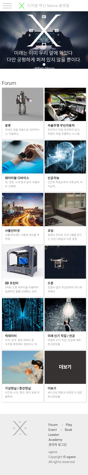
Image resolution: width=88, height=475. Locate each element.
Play (69, 425)
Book (68, 430)
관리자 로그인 (58, 444)
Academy (55, 440)
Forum (53, 425)
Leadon (54, 435)
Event (53, 430)
